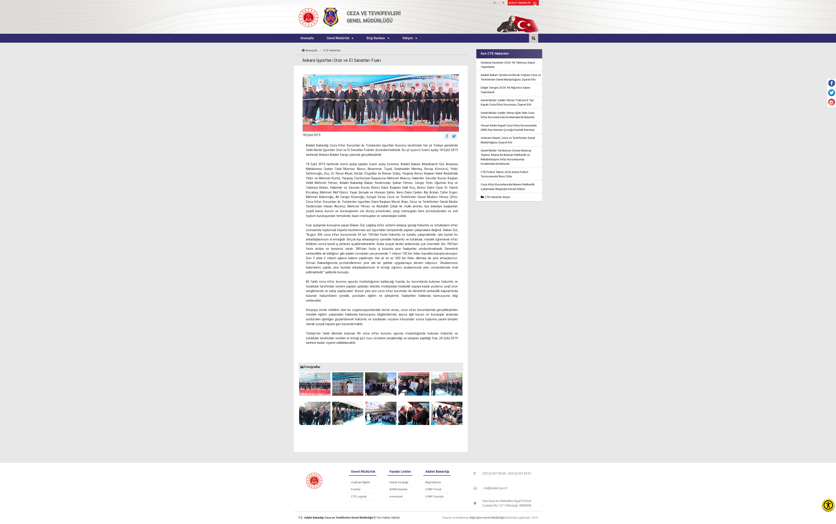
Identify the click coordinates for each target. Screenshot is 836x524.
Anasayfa (311, 50)
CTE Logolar (359, 496)
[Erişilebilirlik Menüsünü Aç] (828, 505)
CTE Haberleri (332, 50)
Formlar (356, 489)
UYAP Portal (433, 489)
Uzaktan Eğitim (360, 482)
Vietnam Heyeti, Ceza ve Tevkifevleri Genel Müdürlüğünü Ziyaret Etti (508, 140)
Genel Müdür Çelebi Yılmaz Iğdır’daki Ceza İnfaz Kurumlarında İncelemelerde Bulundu (507, 115)
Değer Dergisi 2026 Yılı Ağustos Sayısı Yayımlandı (505, 90)
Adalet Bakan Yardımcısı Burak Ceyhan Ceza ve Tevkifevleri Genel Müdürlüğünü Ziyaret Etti (511, 77)
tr (503, 3)
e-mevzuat (396, 496)
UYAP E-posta (434, 496)
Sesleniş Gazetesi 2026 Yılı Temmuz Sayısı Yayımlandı (508, 65)
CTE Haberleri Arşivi (497, 197)
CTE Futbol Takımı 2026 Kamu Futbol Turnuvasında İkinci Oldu (504, 174)
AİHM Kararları (398, 489)
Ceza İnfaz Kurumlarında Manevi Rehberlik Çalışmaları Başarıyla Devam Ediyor (507, 186)
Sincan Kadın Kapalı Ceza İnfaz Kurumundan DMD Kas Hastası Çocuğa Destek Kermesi (509, 127)
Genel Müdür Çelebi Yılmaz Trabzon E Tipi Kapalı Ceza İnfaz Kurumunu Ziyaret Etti (507, 102)
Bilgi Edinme (433, 482)
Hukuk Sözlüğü (398, 482)
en (495, 3)
